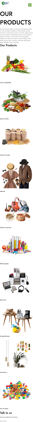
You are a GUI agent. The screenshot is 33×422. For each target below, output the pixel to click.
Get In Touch (3, 421)
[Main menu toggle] (29, 5)
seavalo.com (9, 6)
